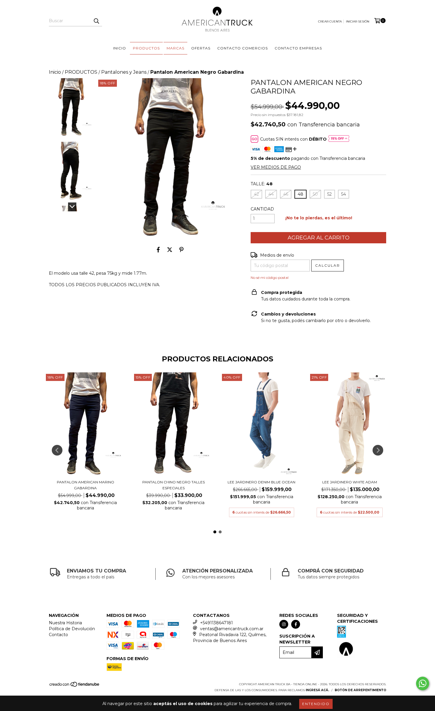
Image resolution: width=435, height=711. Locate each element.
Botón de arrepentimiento (360, 690)
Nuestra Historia (65, 622)
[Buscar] (96, 21)
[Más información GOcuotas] (338, 139)
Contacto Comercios (242, 48)
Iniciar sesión (357, 21)
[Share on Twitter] (170, 250)
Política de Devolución (72, 628)
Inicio (119, 48)
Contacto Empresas (298, 48)
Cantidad (262, 209)
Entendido (316, 704)
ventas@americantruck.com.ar (231, 628)
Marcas (175, 48)
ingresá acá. (317, 690)
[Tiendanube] (75, 686)
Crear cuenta (330, 21)
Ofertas (200, 48)
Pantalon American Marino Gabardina (85, 485)
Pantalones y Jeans (123, 72)
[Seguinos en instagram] (283, 624)
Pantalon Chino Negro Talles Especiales (173, 485)
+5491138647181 (216, 622)
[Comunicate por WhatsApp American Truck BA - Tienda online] (422, 683)
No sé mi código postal (270, 277)
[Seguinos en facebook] (295, 624)
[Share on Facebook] (158, 250)
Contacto (58, 634)
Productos (146, 48)
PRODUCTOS (81, 72)
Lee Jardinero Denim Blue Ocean (261, 482)
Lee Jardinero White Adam (349, 482)
